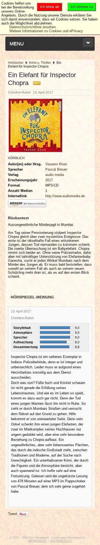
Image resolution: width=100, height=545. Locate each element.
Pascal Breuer (56, 169)
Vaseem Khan (56, 164)
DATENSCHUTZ (61, 540)
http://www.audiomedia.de (65, 196)
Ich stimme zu (82, 7)
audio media (54, 175)
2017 (49, 180)
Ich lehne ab (49, 7)
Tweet (12, 514)
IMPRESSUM (37, 540)
